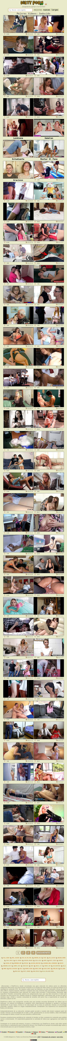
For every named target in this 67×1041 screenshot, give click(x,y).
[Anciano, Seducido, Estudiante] (18, 303)
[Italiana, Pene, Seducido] (18, 199)
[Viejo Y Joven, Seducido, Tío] (49, 406)
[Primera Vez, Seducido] (18, 53)
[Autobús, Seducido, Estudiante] (49, 261)
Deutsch (12, 1032)
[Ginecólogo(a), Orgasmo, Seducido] (18, 489)
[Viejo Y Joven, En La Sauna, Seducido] (18, 946)
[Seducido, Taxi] (49, 718)
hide (32, 965)
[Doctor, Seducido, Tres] (49, 801)
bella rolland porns (48, 971)
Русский (59, 1032)
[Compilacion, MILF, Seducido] (18, 925)
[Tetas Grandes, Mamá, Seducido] (49, 904)
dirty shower (26, 971)
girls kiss (38, 960)
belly (21, 968)
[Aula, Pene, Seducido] (49, 115)
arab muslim (36, 971)
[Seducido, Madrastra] (49, 593)
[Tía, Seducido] (18, 863)
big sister (52, 957)
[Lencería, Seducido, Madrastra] (18, 365)
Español (20, 1032)
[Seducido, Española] (18, 718)
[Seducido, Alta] (49, 74)
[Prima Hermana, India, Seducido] (18, 510)
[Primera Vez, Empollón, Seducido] (49, 303)
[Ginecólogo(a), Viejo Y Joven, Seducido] (49, 386)
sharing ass (37, 957)
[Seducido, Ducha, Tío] (18, 780)
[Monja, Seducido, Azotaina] (49, 53)
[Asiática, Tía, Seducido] (49, 635)
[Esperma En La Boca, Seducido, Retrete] (18, 94)
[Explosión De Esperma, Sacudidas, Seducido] (18, 344)
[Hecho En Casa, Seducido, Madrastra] (18, 738)
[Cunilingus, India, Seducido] (49, 780)
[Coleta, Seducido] (18, 240)
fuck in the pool (26, 957)
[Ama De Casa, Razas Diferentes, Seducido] (49, 572)
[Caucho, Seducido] (49, 821)
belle (64, 965)
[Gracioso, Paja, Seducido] (49, 199)
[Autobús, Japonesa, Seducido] (18, 821)
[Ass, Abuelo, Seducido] (49, 448)
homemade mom (17, 963)
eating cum (8, 963)
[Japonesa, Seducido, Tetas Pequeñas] (49, 946)
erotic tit (39, 965)
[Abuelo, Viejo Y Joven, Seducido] (18, 323)
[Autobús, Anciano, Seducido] (18, 220)
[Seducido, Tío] (49, 94)
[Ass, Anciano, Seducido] (49, 759)
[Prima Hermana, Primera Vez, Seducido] (49, 552)
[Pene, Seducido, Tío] (49, 842)
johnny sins (16, 965)
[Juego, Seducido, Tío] (18, 32)
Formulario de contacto (49, 1037)
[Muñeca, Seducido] (49, 469)
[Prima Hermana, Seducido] (18, 427)
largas (54, 10)
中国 (34, 1033)
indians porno (61, 957)
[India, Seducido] (18, 282)
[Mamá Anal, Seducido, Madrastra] (18, 531)
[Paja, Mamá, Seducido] (49, 427)
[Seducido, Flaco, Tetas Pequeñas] (49, 344)
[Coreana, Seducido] (18, 884)
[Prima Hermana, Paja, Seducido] (18, 469)
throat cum (47, 965)
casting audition (35, 963)
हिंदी (66, 1032)
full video (6, 957)
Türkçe (43, 1032)
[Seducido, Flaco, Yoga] (49, 178)
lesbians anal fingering (50, 963)
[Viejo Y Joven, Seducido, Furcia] (18, 614)
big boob (62, 968)
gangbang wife (7, 965)
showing (60, 960)
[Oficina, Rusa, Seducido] (18, 448)
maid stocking (13, 968)
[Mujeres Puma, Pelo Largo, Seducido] (49, 863)
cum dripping (56, 965)
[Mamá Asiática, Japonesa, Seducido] (49, 531)
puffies (26, 963)
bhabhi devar (28, 968)
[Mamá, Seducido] (18, 261)
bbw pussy (18, 971)
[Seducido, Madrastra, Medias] (18, 842)
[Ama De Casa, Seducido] (18, 759)
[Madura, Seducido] (18, 406)
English (4, 1032)
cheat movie (9, 960)
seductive (25, 965)
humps (45, 960)
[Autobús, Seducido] (49, 365)
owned (5, 968)
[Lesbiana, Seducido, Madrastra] (49, 510)
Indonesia (51, 1032)
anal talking (15, 957)
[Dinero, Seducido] (18, 904)
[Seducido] (49, 32)
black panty (47, 968)
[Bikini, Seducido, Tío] (18, 593)
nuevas (46, 10)
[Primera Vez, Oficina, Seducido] (49, 655)
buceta (61, 963)
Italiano (36, 1032)
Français (28, 1032)
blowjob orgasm (28, 960)
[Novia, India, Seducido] (49, 220)
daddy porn (38, 968)
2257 (39, 1037)
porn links (60, 1037)
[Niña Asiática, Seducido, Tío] (49, 614)
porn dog (55, 968)
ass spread (18, 960)
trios (44, 957)
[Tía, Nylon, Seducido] (49, 240)
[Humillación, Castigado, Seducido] (49, 323)
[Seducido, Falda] (49, 697)
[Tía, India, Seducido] (49, 925)
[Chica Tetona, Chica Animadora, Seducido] (18, 115)
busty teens (52, 960)
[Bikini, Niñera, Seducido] (18, 572)
